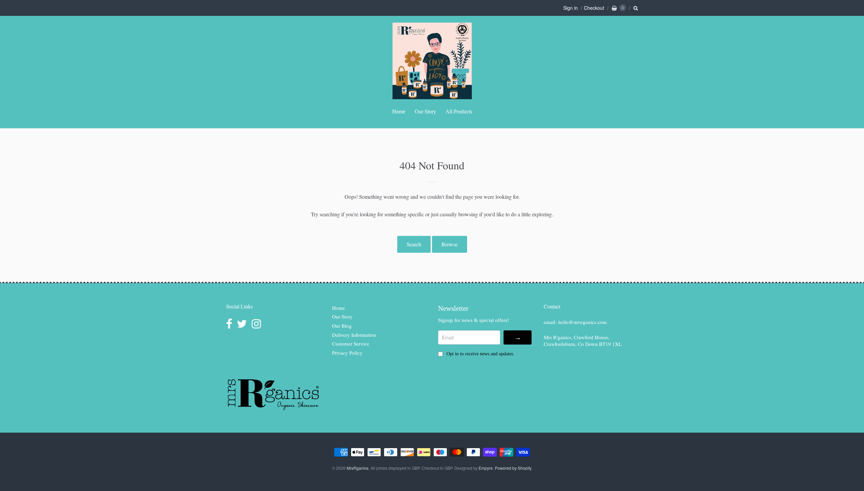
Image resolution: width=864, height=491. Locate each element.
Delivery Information (354, 334)
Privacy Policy (347, 352)
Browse (449, 244)
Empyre (486, 468)
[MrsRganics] (432, 95)
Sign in (570, 7)
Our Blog (342, 325)
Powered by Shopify (513, 468)
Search (414, 244)
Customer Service (350, 343)
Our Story (425, 111)
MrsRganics (358, 468)
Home (398, 111)
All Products (459, 111)
